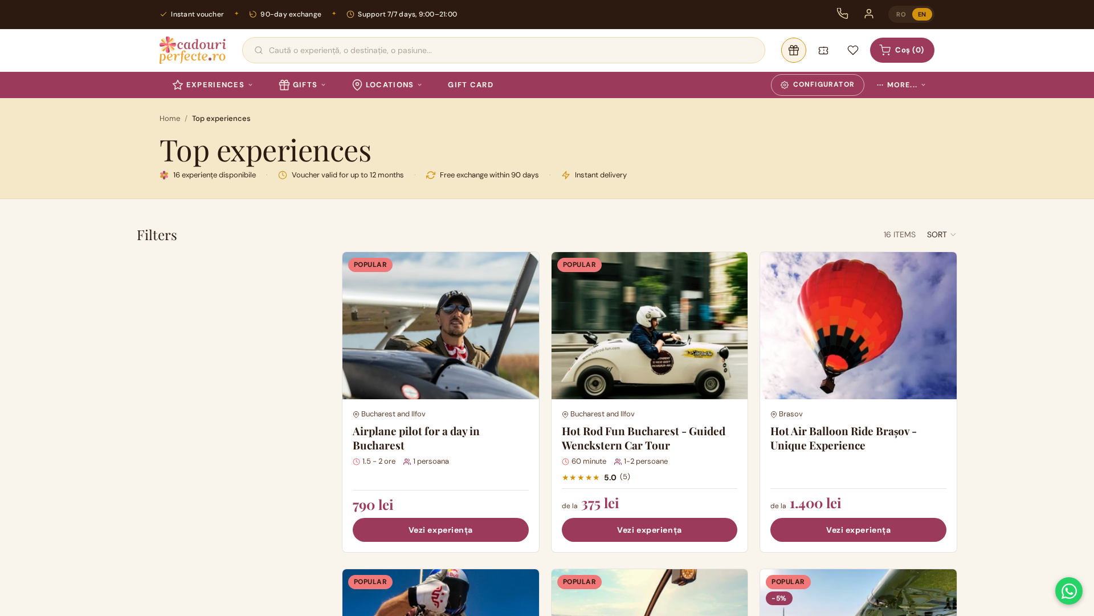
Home (170, 118)
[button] (942, 234)
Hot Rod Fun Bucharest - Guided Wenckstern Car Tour (643, 437)
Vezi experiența (441, 530)
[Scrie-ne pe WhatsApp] (1069, 591)
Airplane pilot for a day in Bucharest (416, 437)
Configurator (824, 84)
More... (897, 85)
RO (901, 14)
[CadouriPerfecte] (193, 50)
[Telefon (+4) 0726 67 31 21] (842, 14)
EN (922, 14)
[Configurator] (793, 50)
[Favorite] (853, 50)
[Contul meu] (869, 14)
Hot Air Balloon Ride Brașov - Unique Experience (843, 437)
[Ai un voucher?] (823, 50)
